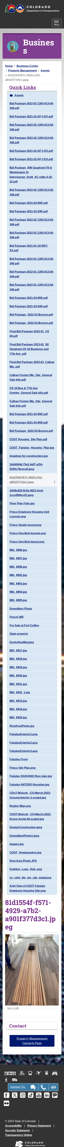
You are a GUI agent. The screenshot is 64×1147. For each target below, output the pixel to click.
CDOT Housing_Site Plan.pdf (28, 439)
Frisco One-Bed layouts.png (28, 533)
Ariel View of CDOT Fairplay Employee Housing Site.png (28, 888)
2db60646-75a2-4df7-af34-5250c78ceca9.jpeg (26, 466)
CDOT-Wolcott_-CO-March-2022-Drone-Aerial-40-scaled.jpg (30, 816)
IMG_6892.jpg (18, 575)
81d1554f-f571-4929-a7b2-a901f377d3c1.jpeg (26, 480)
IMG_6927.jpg (18, 650)
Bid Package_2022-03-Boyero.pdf (31, 314)
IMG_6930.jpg (18, 675)
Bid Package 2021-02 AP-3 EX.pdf (31, 116)
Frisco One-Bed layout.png (27, 541)
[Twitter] (15, 1095)
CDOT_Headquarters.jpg (25, 852)
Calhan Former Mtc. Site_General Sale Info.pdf (31, 377)
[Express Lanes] (10, 1073)
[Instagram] (23, 1095)
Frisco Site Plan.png (23, 767)
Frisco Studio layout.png (25, 525)
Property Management (22, 70)
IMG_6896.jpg (18, 550)
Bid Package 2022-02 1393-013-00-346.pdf (32, 105)
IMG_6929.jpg (18, 667)
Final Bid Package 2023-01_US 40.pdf (29, 333)
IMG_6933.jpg (18, 700)
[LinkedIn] (47, 1095)
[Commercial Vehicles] (15, 1079)
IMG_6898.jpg (18, 566)
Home (9, 66)
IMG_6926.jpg (18, 717)
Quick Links (22, 87)
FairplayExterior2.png (24, 742)
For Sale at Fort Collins (24, 625)
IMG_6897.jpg (18, 558)
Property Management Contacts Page (32, 1041)
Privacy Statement (39, 1125)
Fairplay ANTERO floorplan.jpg (29, 784)
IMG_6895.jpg (18, 600)
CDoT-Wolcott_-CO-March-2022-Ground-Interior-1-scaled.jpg (30, 795)
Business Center (27, 66)
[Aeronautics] (38, 1073)
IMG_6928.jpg (18, 658)
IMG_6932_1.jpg (20, 692)
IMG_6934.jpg (18, 709)
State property (19, 633)
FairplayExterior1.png (24, 734)
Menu (57, 23)
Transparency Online (18, 1135)
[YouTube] (39, 1095)
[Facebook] (7, 1095)
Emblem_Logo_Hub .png (26, 869)
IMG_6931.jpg (18, 684)
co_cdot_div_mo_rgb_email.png (30, 877)
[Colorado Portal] (30, 1143)
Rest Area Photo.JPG (23, 860)
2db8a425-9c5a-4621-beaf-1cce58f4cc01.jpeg (27, 493)
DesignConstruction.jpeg (26, 827)
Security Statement (17, 1130)
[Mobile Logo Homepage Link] (32, 8)
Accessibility (13, 1125)
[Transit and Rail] (30, 1073)
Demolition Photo (21, 608)
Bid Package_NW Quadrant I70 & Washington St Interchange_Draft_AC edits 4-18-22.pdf (31, 174)
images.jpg (17, 844)
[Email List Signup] (55, 1095)
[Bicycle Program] (22, 1073)
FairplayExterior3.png (24, 751)
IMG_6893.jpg (18, 583)
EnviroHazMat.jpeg (22, 642)
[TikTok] (31, 1095)
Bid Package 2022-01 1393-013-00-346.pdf (32, 261)
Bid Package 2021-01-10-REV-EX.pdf (29, 248)
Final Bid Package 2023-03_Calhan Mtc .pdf (32, 364)
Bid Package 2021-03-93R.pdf (29, 211)
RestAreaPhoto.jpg (22, 726)
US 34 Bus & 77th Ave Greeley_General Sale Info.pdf (29, 390)
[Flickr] (6, 1103)
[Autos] (55, 1073)
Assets (45, 70)
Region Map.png (20, 805)
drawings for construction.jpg (29, 456)
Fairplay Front (19, 759)
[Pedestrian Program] (6, 1079)
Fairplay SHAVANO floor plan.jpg (31, 776)
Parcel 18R (17, 617)
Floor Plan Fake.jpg (22, 503)
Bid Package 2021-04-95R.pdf (29, 203)
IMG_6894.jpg (18, 591)
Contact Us (18, 1087)
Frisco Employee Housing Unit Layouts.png (29, 514)
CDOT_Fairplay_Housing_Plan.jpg (32, 447)
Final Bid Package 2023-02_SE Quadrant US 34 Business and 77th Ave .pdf (29, 349)
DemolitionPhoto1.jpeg (24, 835)
